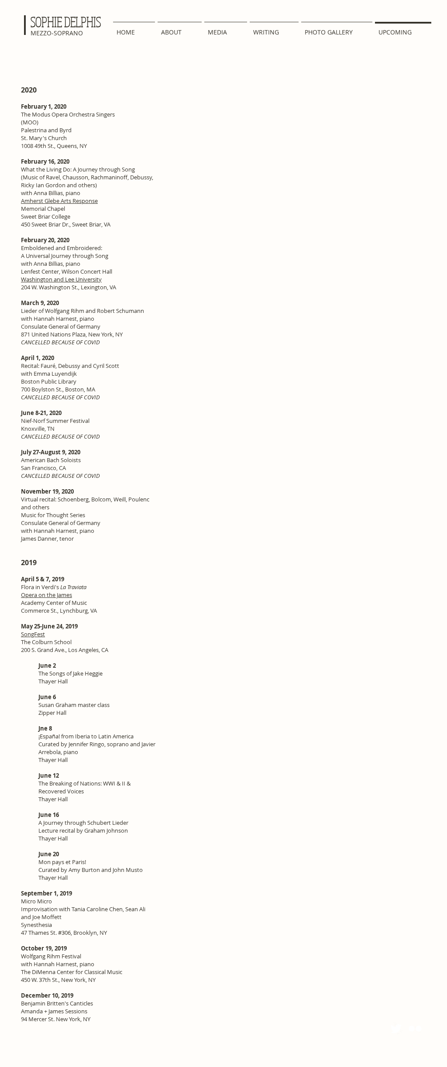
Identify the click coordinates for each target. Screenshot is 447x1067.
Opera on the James (46, 595)
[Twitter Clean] (395, 1028)
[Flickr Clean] (415, 1028)
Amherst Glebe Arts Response (59, 201)
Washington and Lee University (61, 279)
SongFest (33, 634)
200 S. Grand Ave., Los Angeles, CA (64, 650)
